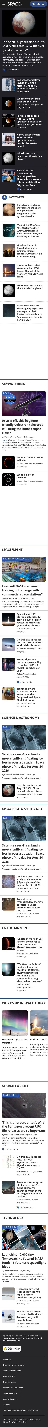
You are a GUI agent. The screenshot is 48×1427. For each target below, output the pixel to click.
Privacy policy (9, 1376)
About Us (7, 1359)
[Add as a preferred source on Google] (12, 1349)
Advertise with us (10, 1393)
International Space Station (17, 559)
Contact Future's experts (13, 1365)
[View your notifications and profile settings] (38, 3)
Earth (6, 727)
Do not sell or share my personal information (21, 1410)
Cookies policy (9, 1382)
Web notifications (10, 1399)
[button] (43, 4)
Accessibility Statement (13, 1387)
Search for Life (10, 1095)
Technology (9, 1227)
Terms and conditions (12, 1370)
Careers (6, 1405)
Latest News (16, 197)
